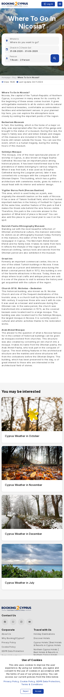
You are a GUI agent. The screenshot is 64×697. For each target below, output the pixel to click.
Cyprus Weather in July (19, 582)
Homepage (6, 77)
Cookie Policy (9, 647)
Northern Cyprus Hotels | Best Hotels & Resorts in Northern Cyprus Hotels (46, 652)
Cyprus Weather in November (23, 485)
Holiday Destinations (44, 634)
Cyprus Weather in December (23, 533)
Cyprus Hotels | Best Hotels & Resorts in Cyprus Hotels (48, 643)
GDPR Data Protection (13, 651)
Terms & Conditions (32, 684)
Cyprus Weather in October (22, 436)
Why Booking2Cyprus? (13, 638)
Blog (14, 77)
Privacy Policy (9, 642)
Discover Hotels (42, 638)
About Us (6, 634)
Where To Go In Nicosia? (28, 77)
